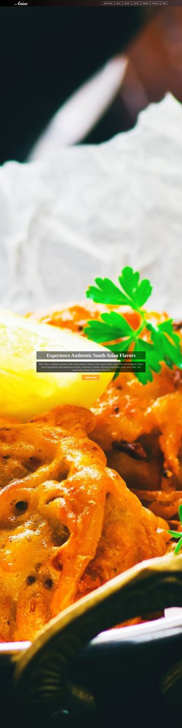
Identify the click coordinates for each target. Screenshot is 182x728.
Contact (136, 3)
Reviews (145, 3)
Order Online (90, 377)
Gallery (127, 3)
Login (164, 3)
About (118, 3)
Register (155, 3)
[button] (13, 364)
